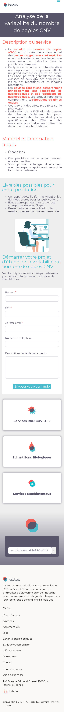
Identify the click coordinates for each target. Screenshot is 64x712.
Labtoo (13, 691)
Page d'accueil (11, 615)
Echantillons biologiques (17, 638)
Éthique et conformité (16, 644)
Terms (8, 705)
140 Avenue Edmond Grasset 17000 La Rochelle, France (26, 683)
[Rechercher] (54, 550)
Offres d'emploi (12, 650)
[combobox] (30, 550)
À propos (8, 621)
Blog (6, 632)
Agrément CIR (11, 627)
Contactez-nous (12, 669)
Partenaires (10, 656)
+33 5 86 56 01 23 (13, 675)
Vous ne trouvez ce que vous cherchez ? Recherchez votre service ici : (31, 542)
